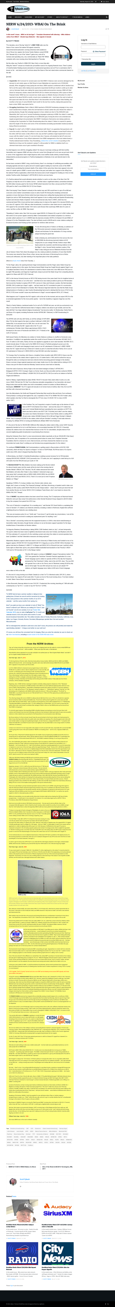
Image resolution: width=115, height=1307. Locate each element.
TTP (34, 1134)
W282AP (23, 1137)
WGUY (33, 1140)
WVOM (69, 1142)
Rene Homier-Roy (19, 1134)
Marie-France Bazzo (41, 1131)
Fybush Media (77, 17)
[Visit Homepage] (18, 9)
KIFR (27, 1131)
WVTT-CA (23, 1145)
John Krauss (10, 1131)
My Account (9, 1)
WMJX (62, 1140)
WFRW (22, 1140)
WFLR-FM (9, 1140)
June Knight (20, 1131)
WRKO (35, 1142)
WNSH (9, 1142)
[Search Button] (106, 17)
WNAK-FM (69, 1140)
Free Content (34, 29)
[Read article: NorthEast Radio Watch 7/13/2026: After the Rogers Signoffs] (58, 1253)
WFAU (60, 1137)
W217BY (58, 1134)
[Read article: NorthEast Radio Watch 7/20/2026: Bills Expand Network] (22, 1253)
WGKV (27, 1140)
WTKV (46, 1142)
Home (10, 17)
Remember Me (86, 59)
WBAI (36, 1137)
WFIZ (65, 1137)
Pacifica (9, 1134)
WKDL (51, 1140)
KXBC (31, 1131)
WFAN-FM (53, 1137)
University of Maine (42, 1134)
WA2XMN (30, 1137)
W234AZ (65, 1134)
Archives (18, 17)
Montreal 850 (63, 1131)
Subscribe (28, 17)
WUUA (63, 1142)
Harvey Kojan (63, 1128)
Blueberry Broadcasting (17, 1128)
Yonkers (30, 1145)
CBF (27, 1128)
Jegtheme (41, 1304)
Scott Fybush (15, 29)
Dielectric (38, 1128)
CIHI (32, 1128)
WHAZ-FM (39, 1140)
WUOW (57, 1142)
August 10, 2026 (21, 1238)
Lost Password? (91, 71)
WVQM (17, 1145)
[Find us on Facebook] (95, 1)
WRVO (40, 1142)
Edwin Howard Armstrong (50, 1128)
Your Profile (16, 1)
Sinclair (28, 1134)
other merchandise (14, 634)
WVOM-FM (10, 1145)
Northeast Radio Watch (45, 29)
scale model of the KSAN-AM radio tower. (41, 634)
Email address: (93, 166)
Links (87, 17)
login (11, 1286)
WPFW (22, 1142)
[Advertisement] (76, 9)
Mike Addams (53, 1131)
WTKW (52, 1142)
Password (84, 51)
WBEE (41, 1137)
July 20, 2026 (20, 1279)
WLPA (56, 1140)
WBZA (47, 1137)
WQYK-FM (28, 1142)
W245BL (16, 1137)
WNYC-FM (15, 1142)
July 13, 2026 (56, 1279)
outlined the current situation (49, 141)
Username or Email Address (88, 44)
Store (49, 17)
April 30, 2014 (25, 29)
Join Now (83, 71)
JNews (12, 1304)
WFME (16, 1140)
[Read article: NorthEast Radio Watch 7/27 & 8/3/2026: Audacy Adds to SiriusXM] (58, 1210)
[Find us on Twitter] (98, 1)
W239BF (9, 1137)
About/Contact (62, 17)
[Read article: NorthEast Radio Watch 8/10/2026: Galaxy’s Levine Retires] (22, 1210)
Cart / (106, 2)
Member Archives (24, 1)
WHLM (46, 1140)
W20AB (52, 1134)
